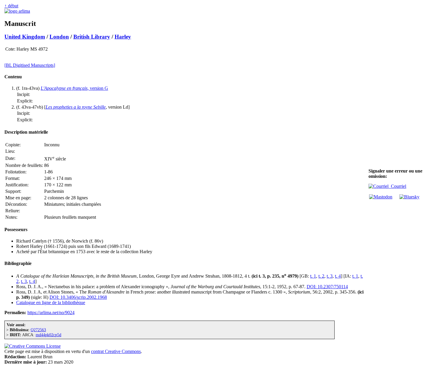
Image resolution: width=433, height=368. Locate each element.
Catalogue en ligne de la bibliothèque (50, 302)
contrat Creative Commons (116, 351)
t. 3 (330, 276)
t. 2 (321, 276)
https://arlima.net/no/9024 (51, 312)
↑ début (11, 5)
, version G (74, 88)
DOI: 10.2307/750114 (327, 286)
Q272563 (38, 329)
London (59, 37)
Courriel (397, 186)
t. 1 (313, 276)
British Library (91, 37)
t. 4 (338, 276)
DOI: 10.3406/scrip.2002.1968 (78, 297)
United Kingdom (24, 37)
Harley (123, 37)
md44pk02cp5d (48, 334)
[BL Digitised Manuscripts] (29, 65)
